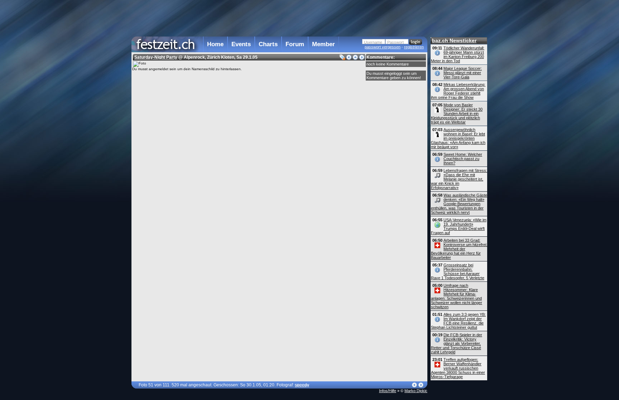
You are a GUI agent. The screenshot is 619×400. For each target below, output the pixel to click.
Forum (294, 44)
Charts (268, 44)
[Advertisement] (279, 17)
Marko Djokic (415, 391)
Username (373, 42)
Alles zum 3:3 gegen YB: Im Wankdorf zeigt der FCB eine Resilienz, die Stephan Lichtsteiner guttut (458, 320)
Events (241, 44)
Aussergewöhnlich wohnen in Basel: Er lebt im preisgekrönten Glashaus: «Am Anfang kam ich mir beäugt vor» (458, 138)
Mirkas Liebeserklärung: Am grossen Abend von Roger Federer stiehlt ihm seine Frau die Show (458, 91)
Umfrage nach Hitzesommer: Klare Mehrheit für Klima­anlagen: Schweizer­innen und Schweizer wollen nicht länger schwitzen (456, 296)
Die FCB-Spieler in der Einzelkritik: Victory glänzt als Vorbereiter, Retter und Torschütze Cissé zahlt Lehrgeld (456, 343)
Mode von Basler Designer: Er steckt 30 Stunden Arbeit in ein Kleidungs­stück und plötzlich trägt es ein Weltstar (457, 113)
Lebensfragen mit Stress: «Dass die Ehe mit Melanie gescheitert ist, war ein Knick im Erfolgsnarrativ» (459, 179)
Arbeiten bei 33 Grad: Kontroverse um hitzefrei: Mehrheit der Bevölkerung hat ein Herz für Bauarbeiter (459, 249)
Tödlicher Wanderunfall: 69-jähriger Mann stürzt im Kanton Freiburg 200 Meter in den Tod (457, 54)
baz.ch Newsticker (454, 40)
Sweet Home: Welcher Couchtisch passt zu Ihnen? (462, 158)
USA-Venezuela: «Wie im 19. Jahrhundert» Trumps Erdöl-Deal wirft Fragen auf (458, 226)
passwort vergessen (382, 47)
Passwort (395, 42)
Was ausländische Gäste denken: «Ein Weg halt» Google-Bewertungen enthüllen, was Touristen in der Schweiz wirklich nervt (459, 204)
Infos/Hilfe (387, 391)
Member (323, 44)
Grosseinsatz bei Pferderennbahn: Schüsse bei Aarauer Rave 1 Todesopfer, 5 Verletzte (457, 271)
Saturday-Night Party (155, 57)
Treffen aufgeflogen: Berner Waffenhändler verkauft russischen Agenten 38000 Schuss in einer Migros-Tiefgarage (458, 368)
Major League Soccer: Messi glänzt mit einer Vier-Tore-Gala (462, 72)
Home (215, 44)
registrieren (414, 47)
